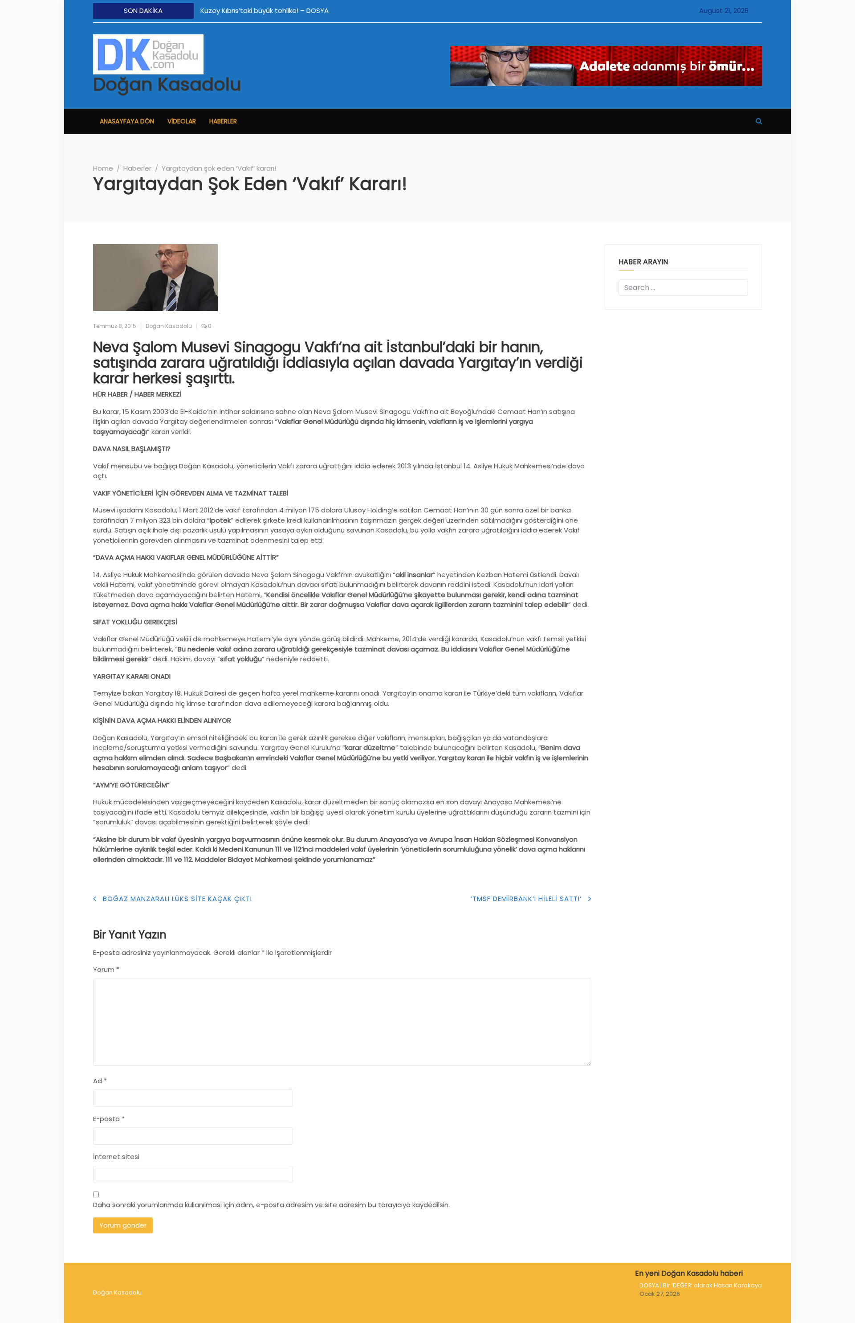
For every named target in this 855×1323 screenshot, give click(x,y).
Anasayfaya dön (127, 121)
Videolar (181, 121)
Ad (100, 1080)
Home (103, 168)
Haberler (223, 121)
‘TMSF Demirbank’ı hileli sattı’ (526, 898)
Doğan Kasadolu (167, 84)
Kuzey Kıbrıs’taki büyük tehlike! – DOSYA (264, 10)
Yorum (106, 969)
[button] (759, 121)
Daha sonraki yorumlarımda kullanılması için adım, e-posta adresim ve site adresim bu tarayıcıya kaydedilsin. (271, 1204)
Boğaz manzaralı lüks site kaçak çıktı (177, 898)
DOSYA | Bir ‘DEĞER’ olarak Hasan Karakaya (700, 1285)
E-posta (109, 1118)
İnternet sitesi (116, 1156)
